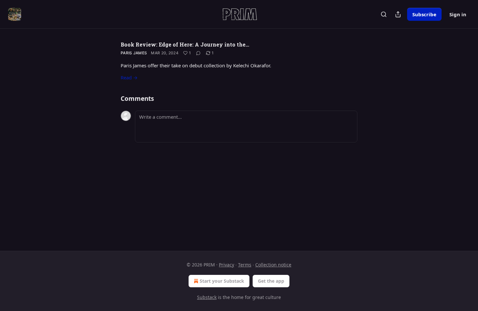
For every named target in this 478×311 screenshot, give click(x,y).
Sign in (457, 14)
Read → (129, 77)
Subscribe (424, 14)
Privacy (226, 265)
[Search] (383, 14)
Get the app (271, 281)
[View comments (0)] (198, 53)
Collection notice (273, 265)
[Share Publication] (398, 14)
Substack (207, 297)
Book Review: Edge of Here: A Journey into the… (185, 44)
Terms (244, 265)
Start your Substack (222, 281)
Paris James (134, 52)
